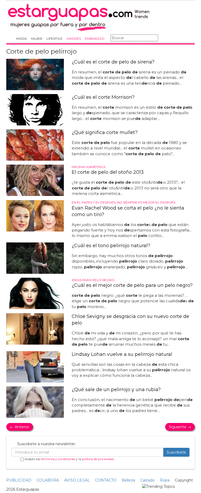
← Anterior (19, 427)
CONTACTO (105, 480)
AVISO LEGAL (77, 480)
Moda (21, 38)
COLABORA (48, 480)
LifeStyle (55, 38)
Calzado (147, 480)
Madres (74, 38)
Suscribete (176, 452)
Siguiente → (180, 427)
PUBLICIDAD (18, 480)
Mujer (36, 38)
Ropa (165, 480)
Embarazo (94, 38)
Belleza (128, 480)
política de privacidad (98, 459)
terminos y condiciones (58, 459)
